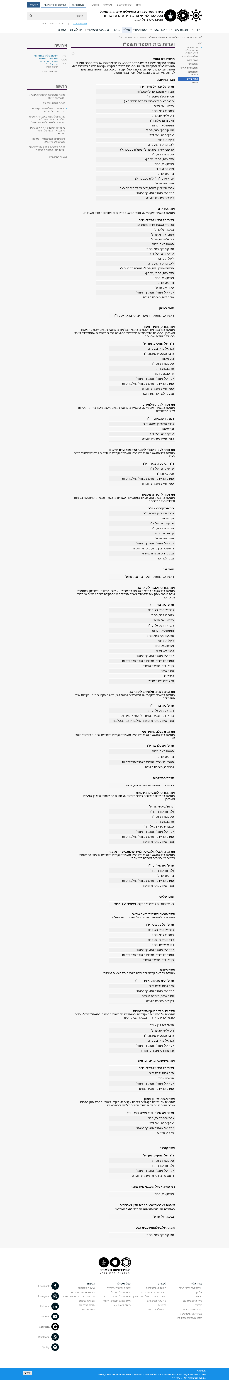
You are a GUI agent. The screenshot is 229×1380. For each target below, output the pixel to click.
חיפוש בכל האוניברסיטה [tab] (53, 23)
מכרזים (198, 1305)
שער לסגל (107, 5)
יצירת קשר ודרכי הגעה (190, 1287)
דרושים (198, 1296)
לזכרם (195, 82)
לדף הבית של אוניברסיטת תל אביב (201, 37)
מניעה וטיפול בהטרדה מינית (80, 1292)
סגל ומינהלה (123, 1283)
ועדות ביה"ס (192, 79)
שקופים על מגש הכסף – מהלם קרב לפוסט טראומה (48, 140)
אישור (28, 1373)
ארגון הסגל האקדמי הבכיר (117, 1296)
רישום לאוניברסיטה (156, 1287)
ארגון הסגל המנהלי (121, 1292)
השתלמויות (77, 29)
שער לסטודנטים (124, 5)
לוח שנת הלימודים (156, 1300)
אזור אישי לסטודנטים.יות (55, 4)
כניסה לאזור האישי (156, 1309)
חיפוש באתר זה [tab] (80, 23)
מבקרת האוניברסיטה (191, 1313)
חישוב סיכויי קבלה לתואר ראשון (149, 1296)
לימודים (162, 1283)
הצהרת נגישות (87, 1300)
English (95, 5)
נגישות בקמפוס (86, 1287)
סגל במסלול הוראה (189, 68)
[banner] (114, 16)
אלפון (138, 5)
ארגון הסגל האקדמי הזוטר (117, 1300)
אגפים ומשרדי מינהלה (119, 1287)
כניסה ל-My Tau (122, 1305)
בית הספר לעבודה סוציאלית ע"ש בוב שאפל (179, 37)
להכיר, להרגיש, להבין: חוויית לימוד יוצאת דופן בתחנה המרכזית (47, 148)
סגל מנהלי (193, 64)
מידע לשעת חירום (192, 1309)
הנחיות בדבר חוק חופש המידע (78, 1296)
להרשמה (34, 4)
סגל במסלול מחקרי (189, 56)
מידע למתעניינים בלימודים (152, 1292)
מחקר (116, 29)
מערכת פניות (78, 4)
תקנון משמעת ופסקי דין (189, 1318)
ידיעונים (162, 1305)
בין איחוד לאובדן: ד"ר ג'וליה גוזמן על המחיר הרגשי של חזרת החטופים (47, 130)
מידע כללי (196, 1283)
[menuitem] (138, 4)
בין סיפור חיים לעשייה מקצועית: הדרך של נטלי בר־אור (48, 110)
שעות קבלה (192, 60)
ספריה (62, 29)
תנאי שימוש (88, 1309)
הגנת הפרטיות (87, 1305)
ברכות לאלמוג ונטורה (54, 103)
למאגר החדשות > (57, 157)
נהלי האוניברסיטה (192, 1300)
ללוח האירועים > (50, 71)
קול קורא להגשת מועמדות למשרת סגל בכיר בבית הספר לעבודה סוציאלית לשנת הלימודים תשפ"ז (47, 119)
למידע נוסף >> (179, 1377)
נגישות (91, 1283)
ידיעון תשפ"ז (159, 29)
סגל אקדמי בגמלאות (193, 73)
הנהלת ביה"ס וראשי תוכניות (192, 51)
